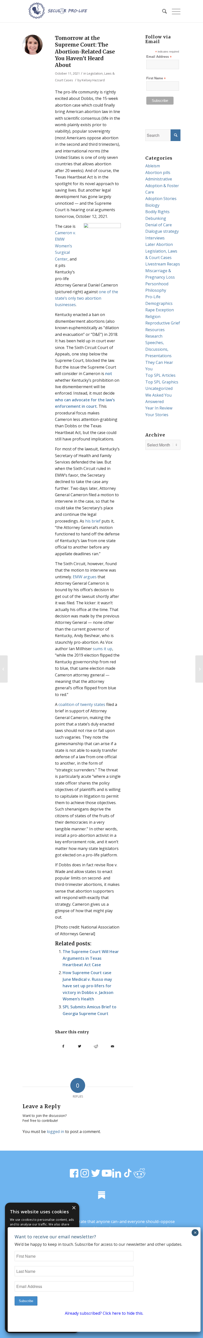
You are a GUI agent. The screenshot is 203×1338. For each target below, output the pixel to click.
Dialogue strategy (162, 231)
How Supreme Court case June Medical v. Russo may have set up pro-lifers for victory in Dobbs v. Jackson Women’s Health (88, 986)
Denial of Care (158, 225)
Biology (152, 205)
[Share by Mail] (112, 1046)
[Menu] (173, 11)
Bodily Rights (157, 211)
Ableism (152, 166)
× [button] (74, 1208)
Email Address (159, 57)
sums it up (102, 648)
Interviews (155, 238)
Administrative (158, 179)
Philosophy (155, 290)
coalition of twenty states (81, 704)
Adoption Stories (161, 198)
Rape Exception (159, 310)
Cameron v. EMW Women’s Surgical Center (65, 246)
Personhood (156, 284)
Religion (152, 316)
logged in (55, 1131)
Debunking (155, 218)
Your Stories (156, 414)
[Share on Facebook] (63, 1046)
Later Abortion (159, 244)
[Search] (162, 11)
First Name (156, 78)
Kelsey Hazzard (93, 80)
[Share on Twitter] (79, 1046)
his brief (93, 521)
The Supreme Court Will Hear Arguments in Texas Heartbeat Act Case (91, 958)
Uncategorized (159, 388)
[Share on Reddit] (96, 1046)
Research (153, 336)
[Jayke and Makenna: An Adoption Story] (4, 669)
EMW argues (85, 577)
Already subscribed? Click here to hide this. (104, 1313)
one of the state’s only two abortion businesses (86, 298)
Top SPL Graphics (161, 382)
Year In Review (158, 408)
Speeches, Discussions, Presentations (158, 349)
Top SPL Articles (160, 375)
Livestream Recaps (162, 264)
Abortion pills (157, 172)
